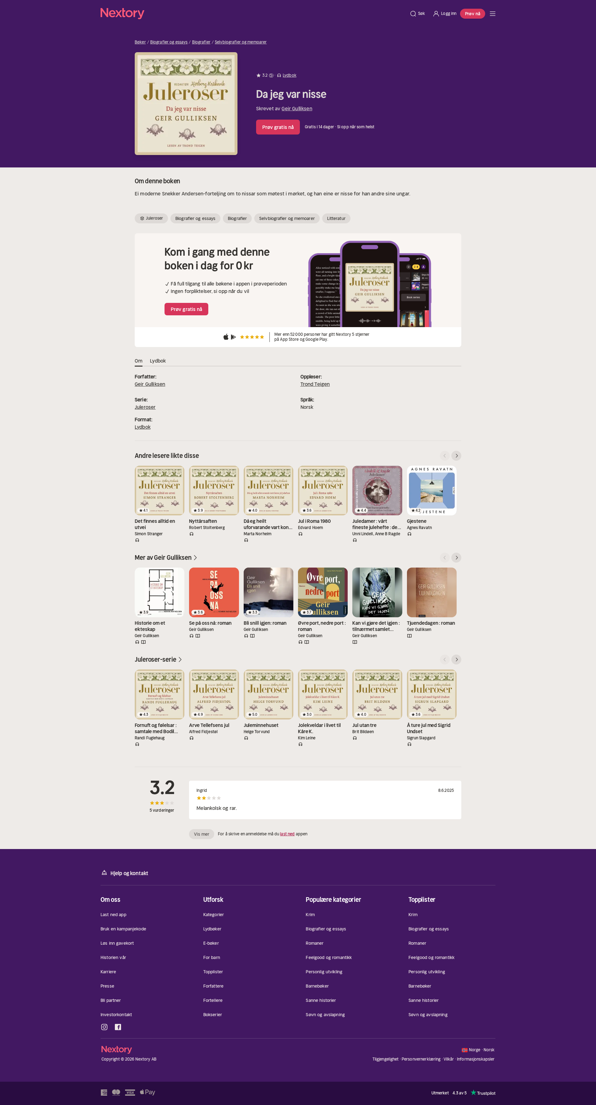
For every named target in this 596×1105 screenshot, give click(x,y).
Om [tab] (138, 361)
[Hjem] (253, 13)
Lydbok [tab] (158, 361)
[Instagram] (104, 1027)
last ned (287, 834)
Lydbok (143, 427)
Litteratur (336, 218)
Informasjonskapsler (475, 1059)
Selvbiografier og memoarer (241, 42)
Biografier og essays (169, 42)
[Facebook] (118, 1027)
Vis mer (201, 834)
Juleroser (145, 407)
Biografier (201, 42)
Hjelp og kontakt (129, 873)
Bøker (140, 42)
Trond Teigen (315, 384)
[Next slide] (456, 456)
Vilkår (449, 1059)
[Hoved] (492, 13)
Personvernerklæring (421, 1059)
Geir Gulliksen (297, 108)
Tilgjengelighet (385, 1059)
